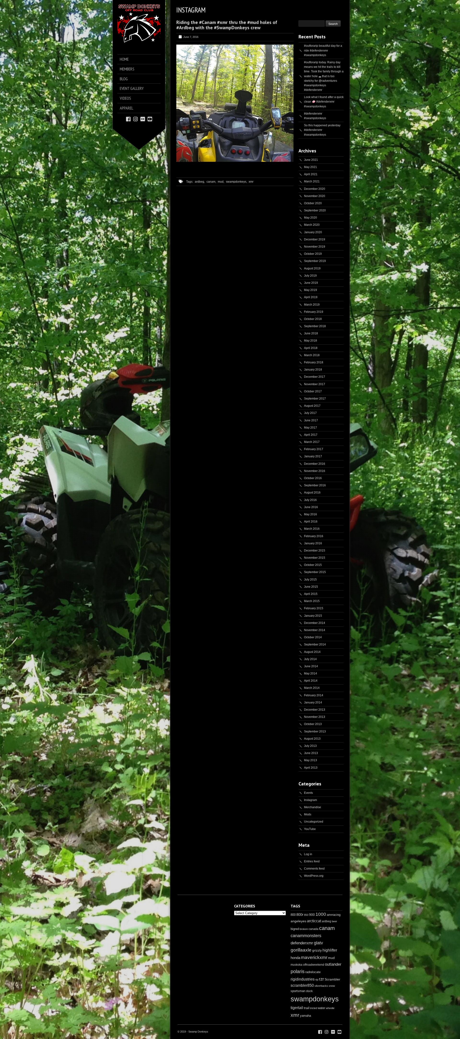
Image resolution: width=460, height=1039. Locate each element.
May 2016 (310, 514)
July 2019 (310, 275)
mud (331, 958)
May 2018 (310, 340)
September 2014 (315, 644)
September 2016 (315, 485)
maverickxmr (314, 957)
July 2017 (310, 413)
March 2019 (312, 304)
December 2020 (314, 189)
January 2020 (313, 232)
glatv (318, 942)
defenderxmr (302, 943)
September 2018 (315, 326)
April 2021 (310, 174)
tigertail (297, 1008)
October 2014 (313, 637)
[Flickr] (142, 118)
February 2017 (313, 449)
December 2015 (314, 550)
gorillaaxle (301, 949)
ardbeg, (200, 181)
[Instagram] (135, 118)
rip (316, 979)
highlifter (329, 950)
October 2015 (313, 565)
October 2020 (313, 203)
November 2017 (314, 384)
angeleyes (298, 921)
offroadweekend (313, 964)
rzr (321, 978)
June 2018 (311, 333)
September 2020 (315, 210)
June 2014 (311, 666)
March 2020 (312, 224)
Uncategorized (313, 821)
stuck (309, 991)
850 (306, 914)
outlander (333, 964)
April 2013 (310, 767)
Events (308, 793)
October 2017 (313, 391)
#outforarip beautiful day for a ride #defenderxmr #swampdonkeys (323, 50)
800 (293, 915)
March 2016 (312, 528)
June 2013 (311, 753)
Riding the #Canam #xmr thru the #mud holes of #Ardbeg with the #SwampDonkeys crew (226, 25)
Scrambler (332, 979)
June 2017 (311, 420)
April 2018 (310, 348)
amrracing (333, 915)
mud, (221, 181)
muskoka (296, 964)
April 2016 (310, 521)
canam (327, 928)
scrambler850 (302, 985)
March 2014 (312, 688)
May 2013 (310, 760)
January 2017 (313, 456)
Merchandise (312, 807)
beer (334, 921)
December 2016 (314, 463)
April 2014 (310, 680)
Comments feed (314, 868)
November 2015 (314, 557)
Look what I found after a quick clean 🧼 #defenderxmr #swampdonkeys (324, 101)
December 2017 (314, 376)
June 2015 (311, 586)
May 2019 (310, 290)
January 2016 (313, 543)
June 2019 (311, 282)
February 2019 (313, 311)
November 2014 (314, 630)
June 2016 (311, 507)
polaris (298, 971)
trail (306, 1008)
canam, (211, 181)
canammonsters (306, 935)
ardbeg (326, 921)
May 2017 (310, 427)
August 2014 (312, 652)
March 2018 (312, 355)
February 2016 (313, 536)
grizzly (317, 950)
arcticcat (314, 921)
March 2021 (312, 181)
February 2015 (313, 608)
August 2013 (312, 738)
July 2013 (310, 746)
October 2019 (313, 253)
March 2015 (312, 601)
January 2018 (313, 369)
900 (312, 915)
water (321, 1008)
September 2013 (315, 731)
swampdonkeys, (236, 181)
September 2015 (315, 572)
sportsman (298, 991)
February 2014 (313, 695)
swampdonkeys (315, 999)
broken (304, 929)
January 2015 (313, 615)
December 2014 (314, 623)
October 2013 (313, 724)
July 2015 (310, 579)
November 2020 (314, 196)
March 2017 (312, 442)
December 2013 (314, 709)
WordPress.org (313, 875)
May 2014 (310, 673)
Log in (308, 854)
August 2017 (312, 405)
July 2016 (310, 500)
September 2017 (315, 398)
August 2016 (312, 492)
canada (313, 929)
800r (299, 914)
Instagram (310, 800)
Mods (307, 814)
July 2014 (310, 659)
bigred (295, 929)
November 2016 (314, 471)
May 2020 (310, 217)
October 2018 (313, 319)
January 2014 (313, 702)
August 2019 (312, 268)
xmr (251, 181)
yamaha (305, 1015)
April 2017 (310, 434)
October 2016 (313, 478)
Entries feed (312, 861)
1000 (321, 914)
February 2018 (313, 362)
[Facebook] (128, 118)
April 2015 (310, 594)
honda (295, 958)
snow (332, 985)
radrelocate (313, 972)
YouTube (310, 829)
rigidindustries (303, 979)
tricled (313, 1008)
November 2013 (314, 717)
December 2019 (314, 239)
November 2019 (314, 246)
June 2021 (311, 160)
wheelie (330, 1008)
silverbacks (321, 985)
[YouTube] (150, 118)
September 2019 (315, 261)
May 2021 (310, 167)
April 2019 (310, 297)
